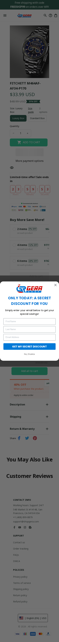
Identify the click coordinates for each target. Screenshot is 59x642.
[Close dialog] (55, 284)
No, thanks (29, 354)
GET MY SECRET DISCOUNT (29, 346)
